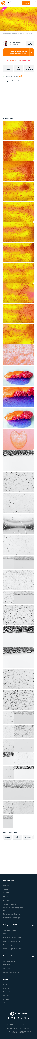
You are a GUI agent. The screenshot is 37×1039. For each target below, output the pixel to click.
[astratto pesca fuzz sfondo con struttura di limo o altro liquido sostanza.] (18, 354)
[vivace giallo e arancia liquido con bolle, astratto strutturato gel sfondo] (18, 129)
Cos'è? (21, 76)
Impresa (6, 1006)
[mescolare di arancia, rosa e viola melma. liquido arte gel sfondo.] (18, 375)
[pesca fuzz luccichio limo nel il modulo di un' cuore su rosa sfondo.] (18, 438)
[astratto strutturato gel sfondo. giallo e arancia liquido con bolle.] (18, 190)
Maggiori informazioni (12, 80)
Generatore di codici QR (11, 1027)
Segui (30, 44)
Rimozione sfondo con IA (11, 1023)
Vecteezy (6, 998)
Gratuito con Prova (18, 52)
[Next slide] (29, 946)
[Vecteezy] (3, 3)
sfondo (7, 947)
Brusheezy (6, 995)
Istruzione (6, 1010)
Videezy (6, 1002)
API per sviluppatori (10, 1013)
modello (17, 947)
